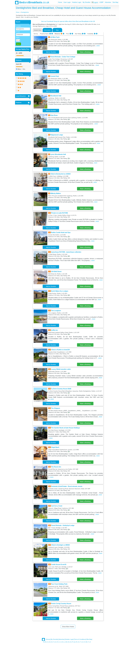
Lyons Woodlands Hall (58, 154)
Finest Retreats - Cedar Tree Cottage (62, 56)
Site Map (115, 2)
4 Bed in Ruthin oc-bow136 (60, 349)
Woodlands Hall (55, 96)
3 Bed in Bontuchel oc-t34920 (60, 174)
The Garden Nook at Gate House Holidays (65, 428)
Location (18, 26)
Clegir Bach (55, 447)
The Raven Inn (56, 467)
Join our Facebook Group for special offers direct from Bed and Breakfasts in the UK (68, 21)
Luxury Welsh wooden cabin (61, 369)
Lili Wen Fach (55, 37)
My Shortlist (86, 2)
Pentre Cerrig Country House (61, 603)
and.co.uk (34, 2)
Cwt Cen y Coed (56, 506)
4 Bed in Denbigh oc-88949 (60, 545)
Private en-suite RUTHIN (59, 213)
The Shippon (55, 408)
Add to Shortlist (51, 52)
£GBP (101, 2)
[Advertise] (61, 639)
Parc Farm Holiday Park (59, 584)
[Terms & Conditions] (80, 639)
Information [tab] (47, 30)
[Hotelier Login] (69, 639)
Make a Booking (85, 52)
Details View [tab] (37, 30)
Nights (18, 37)
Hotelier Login (76, 2)
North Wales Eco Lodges (59, 291)
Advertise (108, 2)
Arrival (18, 31)
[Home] (48, 639)
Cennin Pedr (54, 76)
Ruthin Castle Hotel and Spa (60, 232)
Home (60, 2)
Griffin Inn (54, 330)
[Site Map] (89, 639)
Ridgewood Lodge (56, 135)
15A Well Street (56, 271)
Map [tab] (57, 30)
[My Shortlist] (54, 639)
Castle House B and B (58, 564)
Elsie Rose (54, 115)
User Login (67, 2)
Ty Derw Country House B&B (61, 389)
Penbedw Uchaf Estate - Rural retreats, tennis (66, 486)
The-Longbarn (56, 310)
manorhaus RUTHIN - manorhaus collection (66, 252)
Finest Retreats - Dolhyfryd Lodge (62, 525)
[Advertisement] (110, 47)
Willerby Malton (55, 193)
